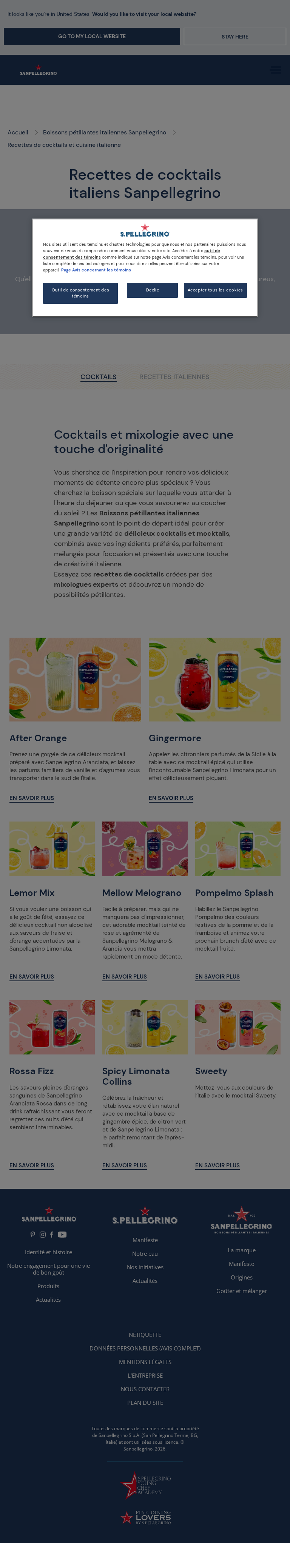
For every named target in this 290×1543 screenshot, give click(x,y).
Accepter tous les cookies (215, 290)
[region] (145, 268)
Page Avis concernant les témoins (96, 270)
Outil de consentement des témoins (80, 293)
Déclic (152, 290)
